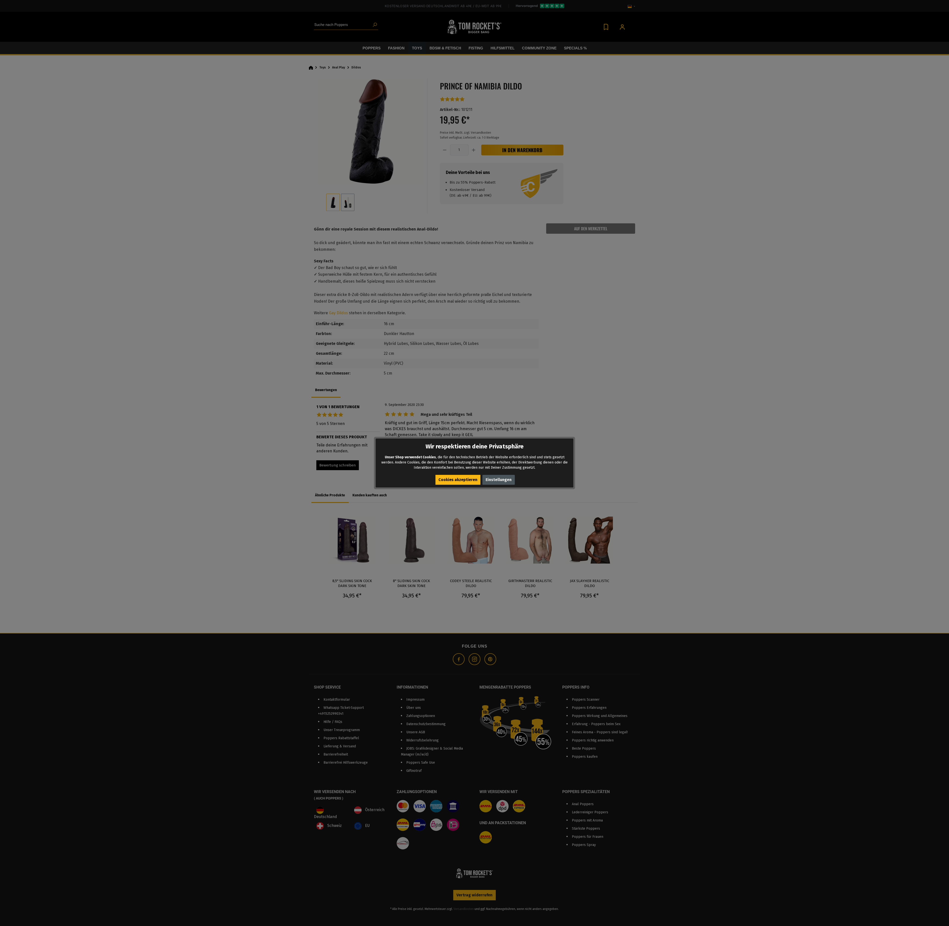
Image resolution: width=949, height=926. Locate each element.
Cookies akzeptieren (457, 479)
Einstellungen (499, 479)
